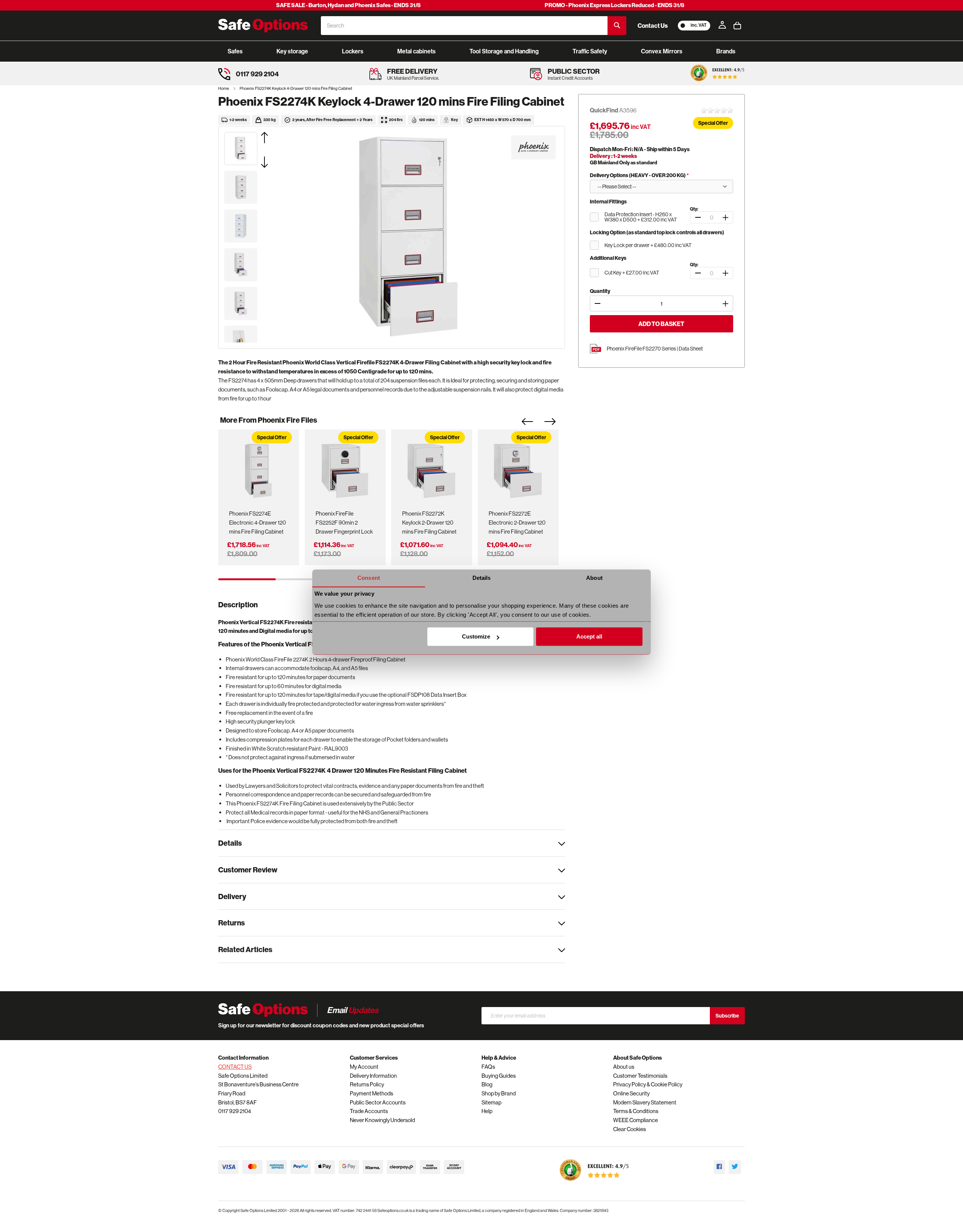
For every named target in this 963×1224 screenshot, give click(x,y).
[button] (273, 137)
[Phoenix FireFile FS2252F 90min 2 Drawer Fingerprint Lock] (345, 468)
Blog (487, 1084)
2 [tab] (304, 579)
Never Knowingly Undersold (382, 1120)
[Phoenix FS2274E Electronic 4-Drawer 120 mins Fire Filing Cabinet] (258, 468)
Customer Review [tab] (247, 869)
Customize (476, 637)
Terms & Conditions (635, 1111)
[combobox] (464, 25)
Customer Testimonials (640, 1075)
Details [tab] (481, 578)
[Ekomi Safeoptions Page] (594, 1182)
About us (623, 1066)
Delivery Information (373, 1075)
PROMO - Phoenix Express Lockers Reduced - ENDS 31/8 (614, 5)
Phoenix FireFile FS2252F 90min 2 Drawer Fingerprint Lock (344, 522)
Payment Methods (371, 1093)
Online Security (631, 1093)
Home (224, 88)
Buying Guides (499, 1075)
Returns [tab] (231, 922)
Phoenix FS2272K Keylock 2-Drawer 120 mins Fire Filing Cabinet (429, 522)
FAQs (488, 1066)
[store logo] (263, 25)
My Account (364, 1066)
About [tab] (594, 578)
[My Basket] (737, 25)
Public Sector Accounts (378, 1102)
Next (555, 423)
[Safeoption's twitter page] (735, 1167)
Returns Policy (367, 1084)
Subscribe (727, 1015)
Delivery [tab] (232, 896)
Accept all (589, 637)
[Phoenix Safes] (533, 147)
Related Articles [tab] (245, 949)
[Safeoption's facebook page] (719, 1167)
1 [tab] (247, 579)
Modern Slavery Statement (644, 1102)
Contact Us (653, 25)
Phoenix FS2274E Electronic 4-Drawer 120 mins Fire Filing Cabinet (257, 522)
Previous (533, 423)
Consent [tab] (368, 578)
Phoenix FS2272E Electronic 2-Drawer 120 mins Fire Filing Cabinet (517, 522)
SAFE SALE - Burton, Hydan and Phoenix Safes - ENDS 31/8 (348, 5)
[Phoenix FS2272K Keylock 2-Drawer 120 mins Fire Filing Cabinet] (431, 468)
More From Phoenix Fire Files (268, 420)
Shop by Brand (499, 1093)
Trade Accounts (369, 1111)
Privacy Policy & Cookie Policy (647, 1084)
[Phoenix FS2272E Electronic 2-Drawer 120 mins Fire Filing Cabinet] (518, 468)
